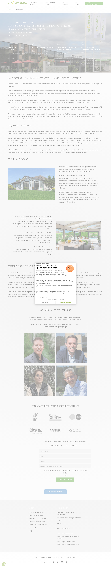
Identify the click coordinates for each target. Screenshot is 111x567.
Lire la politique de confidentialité (44, 297)
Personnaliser (45, 302)
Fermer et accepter (65, 302)
